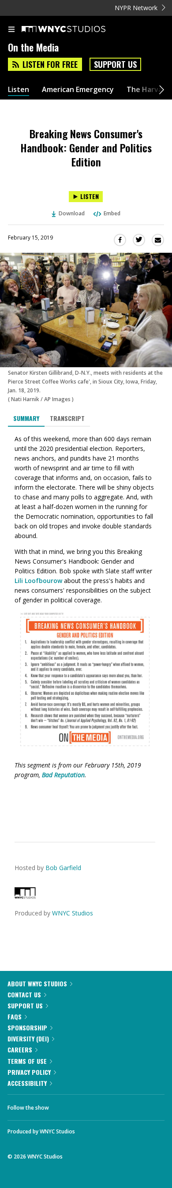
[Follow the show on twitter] (89, 1105)
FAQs (14, 1016)
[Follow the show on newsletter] (112, 1105)
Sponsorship (27, 1027)
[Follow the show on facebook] (64, 1105)
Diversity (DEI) (28, 1038)
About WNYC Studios (37, 983)
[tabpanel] (86, 627)
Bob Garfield (63, 867)
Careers (19, 1049)
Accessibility (27, 1083)
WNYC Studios (72, 913)
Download (72, 213)
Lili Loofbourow (38, 580)
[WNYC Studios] (25, 896)
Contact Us (24, 994)
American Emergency (78, 89)
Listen (18, 89)
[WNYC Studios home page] (74, 29)
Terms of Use (27, 1061)
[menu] (11, 30)
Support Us (115, 64)
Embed (112, 213)
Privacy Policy (29, 1072)
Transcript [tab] (67, 418)
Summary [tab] (26, 418)
